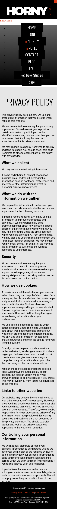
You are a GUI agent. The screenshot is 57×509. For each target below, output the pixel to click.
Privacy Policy (16, 493)
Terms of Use (29, 493)
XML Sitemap (40, 493)
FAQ (31, 68)
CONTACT (31, 54)
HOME (32, 27)
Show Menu (6, 20)
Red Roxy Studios (31, 75)
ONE (32, 34)
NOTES (31, 48)
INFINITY (32, 41)
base (32, 82)
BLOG (31, 61)
